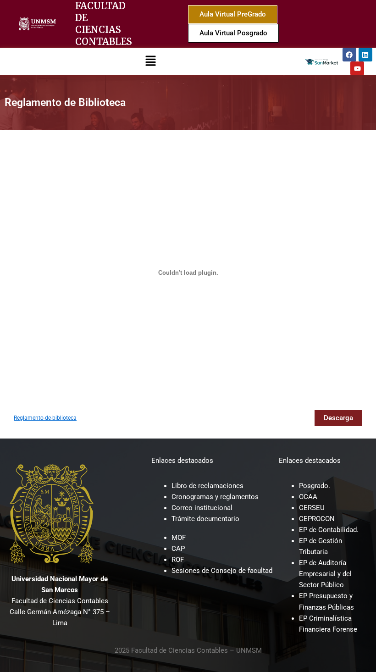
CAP (178, 548)
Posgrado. (314, 486)
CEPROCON (317, 519)
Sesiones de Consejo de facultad (221, 570)
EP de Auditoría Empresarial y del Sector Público (325, 574)
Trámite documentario (205, 519)
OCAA (308, 497)
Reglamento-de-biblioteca (45, 418)
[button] (150, 61)
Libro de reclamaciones (207, 486)
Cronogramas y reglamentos (215, 497)
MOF (178, 537)
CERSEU (312, 508)
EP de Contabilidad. (329, 530)
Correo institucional (201, 508)
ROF (177, 559)
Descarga (338, 418)
